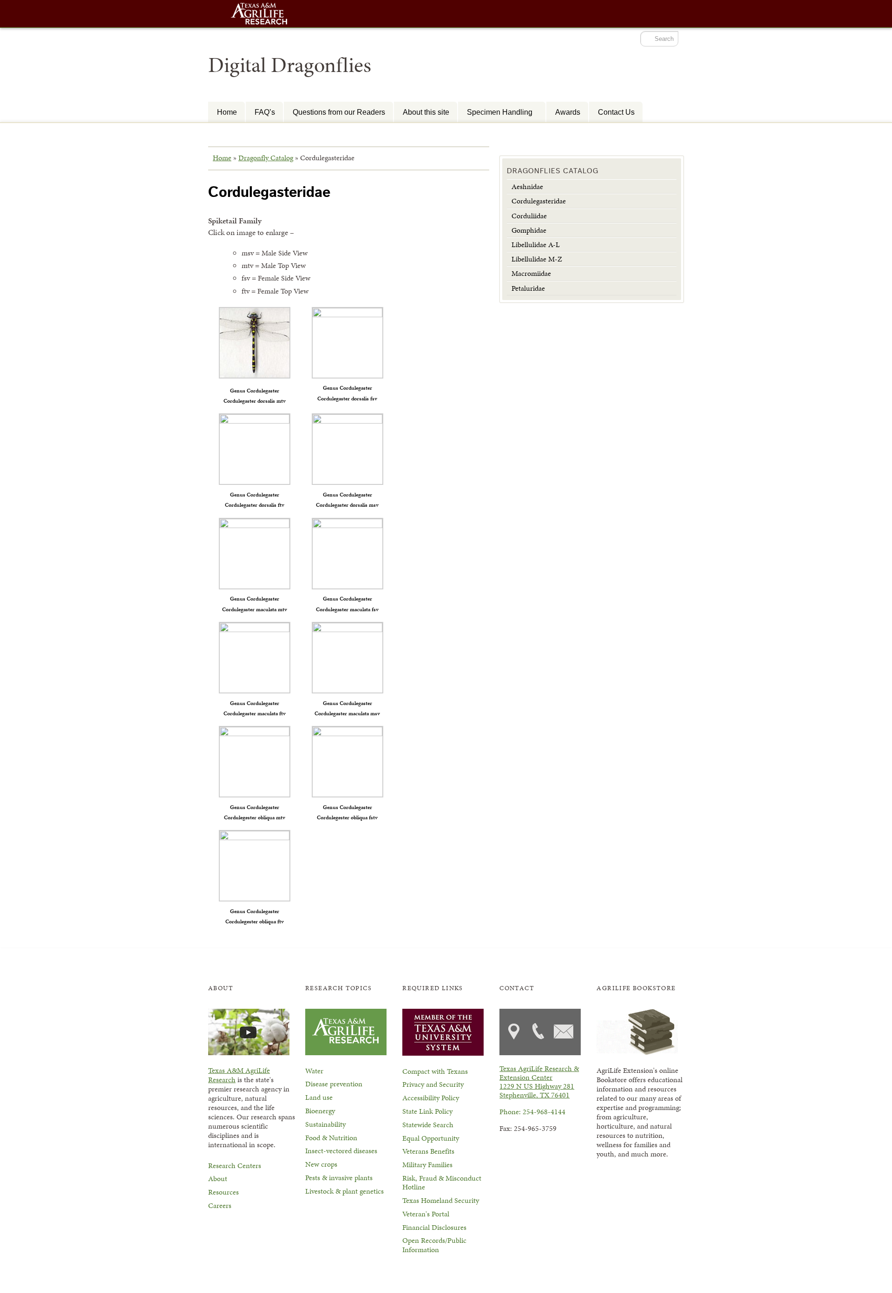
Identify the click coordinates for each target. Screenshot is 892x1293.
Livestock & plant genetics (344, 1191)
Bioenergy (320, 1110)
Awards (567, 112)
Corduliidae (529, 215)
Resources (223, 1192)
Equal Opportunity (430, 1138)
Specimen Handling (495, 112)
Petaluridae (528, 288)
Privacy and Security (433, 1084)
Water (314, 1070)
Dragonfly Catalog (265, 157)
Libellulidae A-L (536, 244)
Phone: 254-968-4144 (532, 1111)
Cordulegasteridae (539, 201)
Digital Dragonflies (289, 65)
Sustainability (325, 1124)
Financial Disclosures (434, 1227)
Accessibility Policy (430, 1097)
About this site (426, 112)
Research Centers (234, 1165)
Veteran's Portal (425, 1213)
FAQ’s (265, 112)
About (217, 1178)
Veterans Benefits (428, 1151)
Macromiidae (531, 273)
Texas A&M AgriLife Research (239, 1075)
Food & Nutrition (331, 1137)
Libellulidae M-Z (537, 259)
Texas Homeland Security (440, 1200)
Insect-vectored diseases (341, 1150)
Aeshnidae (527, 186)
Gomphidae (529, 230)
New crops (321, 1164)
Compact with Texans (435, 1071)
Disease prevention (333, 1083)
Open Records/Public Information (434, 1244)
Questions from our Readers (339, 112)
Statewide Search (427, 1124)
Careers (219, 1205)
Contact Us (616, 112)
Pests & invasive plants (339, 1177)
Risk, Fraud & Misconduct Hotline (441, 1182)
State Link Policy (427, 1111)
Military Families (427, 1164)
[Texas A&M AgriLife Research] (259, 14)
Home (227, 112)
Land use (319, 1097)
